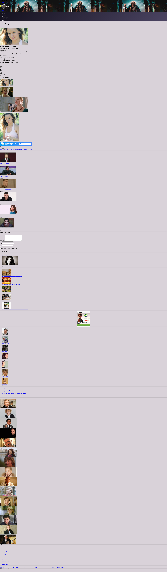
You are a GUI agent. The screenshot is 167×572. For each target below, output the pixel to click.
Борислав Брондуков (5, 343)
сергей (53, 567)
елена (30, 567)
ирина (34, 567)
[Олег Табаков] (8, 543)
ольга (49, 567)
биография (16, 567)
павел (50, 567)
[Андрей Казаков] (8, 524)
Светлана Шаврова (4, 215)
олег (47, 567)
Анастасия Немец (5, 265)
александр (2, 567)
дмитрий (23, 567)
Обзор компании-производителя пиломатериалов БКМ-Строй (12, 276)
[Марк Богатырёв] (7, 227)
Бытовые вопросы (5, 18)
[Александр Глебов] (8, 174)
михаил (42, 567)
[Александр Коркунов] (8, 161)
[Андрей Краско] (8, 447)
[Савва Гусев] (8, 466)
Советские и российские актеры (8, 21)
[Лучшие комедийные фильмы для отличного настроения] (6, 283)
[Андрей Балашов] (5, 350)
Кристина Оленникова (5, 368)
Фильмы (3, 16)
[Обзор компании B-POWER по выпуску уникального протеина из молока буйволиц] (6, 308)
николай (46, 567)
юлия (69, 567)
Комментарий (2, 240)
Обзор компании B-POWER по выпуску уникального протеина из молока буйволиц (15, 309)
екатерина (28, 567)
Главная (1, 21)
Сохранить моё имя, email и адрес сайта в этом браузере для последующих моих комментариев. (16, 246)
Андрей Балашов (4, 351)
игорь (32, 567)
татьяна (55, 567)
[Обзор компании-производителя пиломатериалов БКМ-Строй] (6, 275)
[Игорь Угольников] (8, 408)
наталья (44, 567)
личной (36, 567)
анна (11, 567)
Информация (5, 17)
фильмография (60, 567)
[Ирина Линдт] (8, 514)
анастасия (7, 567)
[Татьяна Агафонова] (5, 375)
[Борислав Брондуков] (5, 342)
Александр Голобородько (5, 189)
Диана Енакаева (4, 384)
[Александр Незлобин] (8, 427)
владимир (20, 567)
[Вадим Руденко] (5, 334)
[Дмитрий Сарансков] (8, 437)
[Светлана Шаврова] (8, 214)
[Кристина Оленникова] (5, 367)
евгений (26, 567)
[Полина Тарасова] (8, 476)
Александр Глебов (4, 176)
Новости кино (4, 15)
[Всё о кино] (4, 8)
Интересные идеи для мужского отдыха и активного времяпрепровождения (14, 292)
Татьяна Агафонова (5, 376)
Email (1, 243)
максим (38, 567)
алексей (5, 567)
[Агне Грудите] (8, 495)
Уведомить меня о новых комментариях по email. (9, 248)
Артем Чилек (2, 202)
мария (40, 567)
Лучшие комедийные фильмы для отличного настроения (11, 284)
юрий (70, 567)
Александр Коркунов (4, 163)
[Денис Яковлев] (8, 505)
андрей (10, 567)
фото (66, 567)
